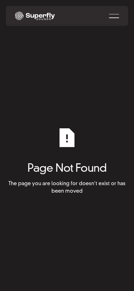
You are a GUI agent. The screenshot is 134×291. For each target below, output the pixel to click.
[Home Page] (35, 16)
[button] (114, 16)
